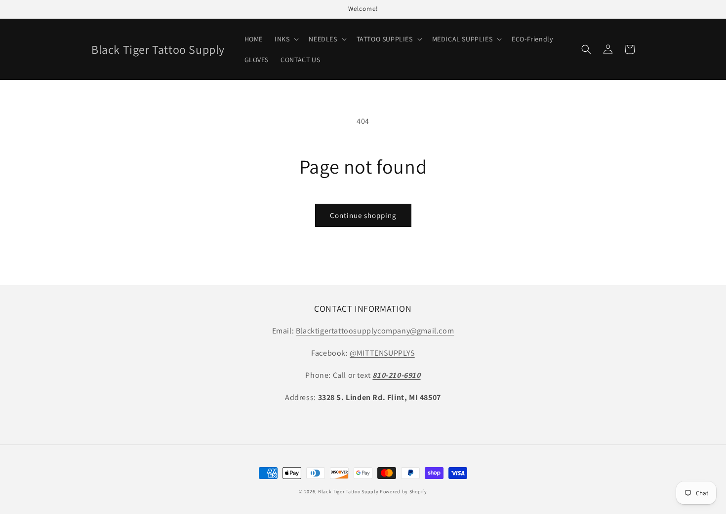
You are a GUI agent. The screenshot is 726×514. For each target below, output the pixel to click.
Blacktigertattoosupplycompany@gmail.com (375, 331)
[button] (286, 39)
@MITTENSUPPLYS (382, 353)
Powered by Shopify (403, 491)
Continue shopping (363, 215)
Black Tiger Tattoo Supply (348, 491)
